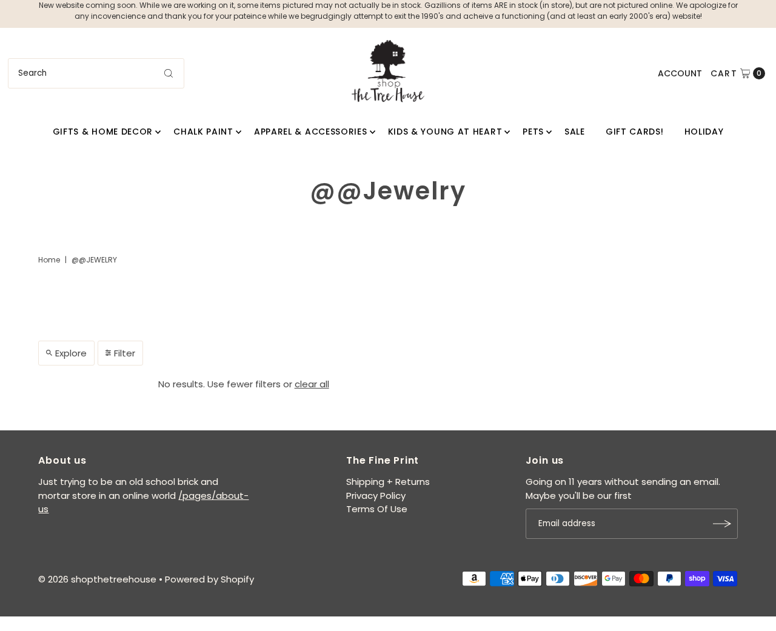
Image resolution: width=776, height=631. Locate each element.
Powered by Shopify (209, 579)
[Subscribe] (722, 524)
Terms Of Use (376, 508)
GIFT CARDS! (635, 131)
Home (49, 260)
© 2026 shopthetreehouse (97, 579)
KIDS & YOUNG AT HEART (445, 131)
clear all (312, 384)
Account (680, 73)
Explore (71, 353)
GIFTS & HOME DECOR (103, 131)
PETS (533, 131)
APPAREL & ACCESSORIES (310, 131)
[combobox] (96, 73)
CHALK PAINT (203, 131)
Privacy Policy (376, 495)
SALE (574, 131)
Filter (124, 353)
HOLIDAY (704, 131)
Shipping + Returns (388, 481)
